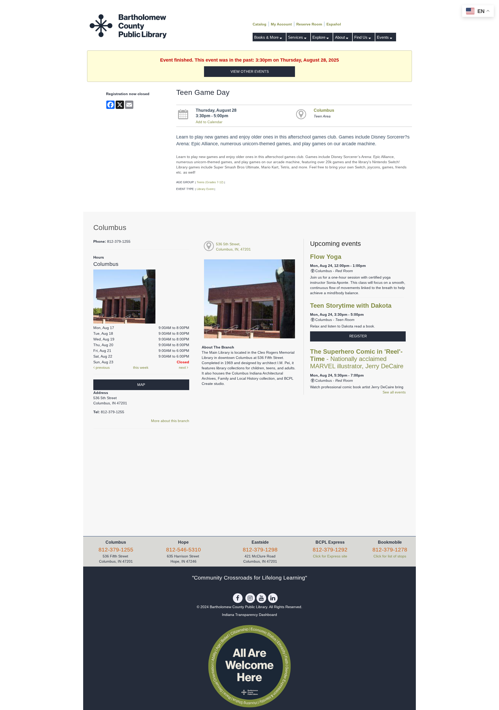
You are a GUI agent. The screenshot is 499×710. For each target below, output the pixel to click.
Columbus (324, 110)
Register (358, 336)
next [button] (183, 367)
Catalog (259, 24)
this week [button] (140, 367)
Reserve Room (309, 24)
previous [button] (102, 367)
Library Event (205, 188)
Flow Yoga (325, 256)
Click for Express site (330, 556)
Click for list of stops (389, 556)
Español (333, 24)
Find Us (361, 37)
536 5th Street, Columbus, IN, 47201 (233, 246)
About (340, 37)
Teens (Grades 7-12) (210, 182)
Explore (319, 37)
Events (383, 37)
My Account (281, 24)
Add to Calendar (209, 122)
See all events (394, 392)
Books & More (267, 37)
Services (296, 37)
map (141, 385)
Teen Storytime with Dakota (350, 305)
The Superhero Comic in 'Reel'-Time (356, 359)
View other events (250, 71)
